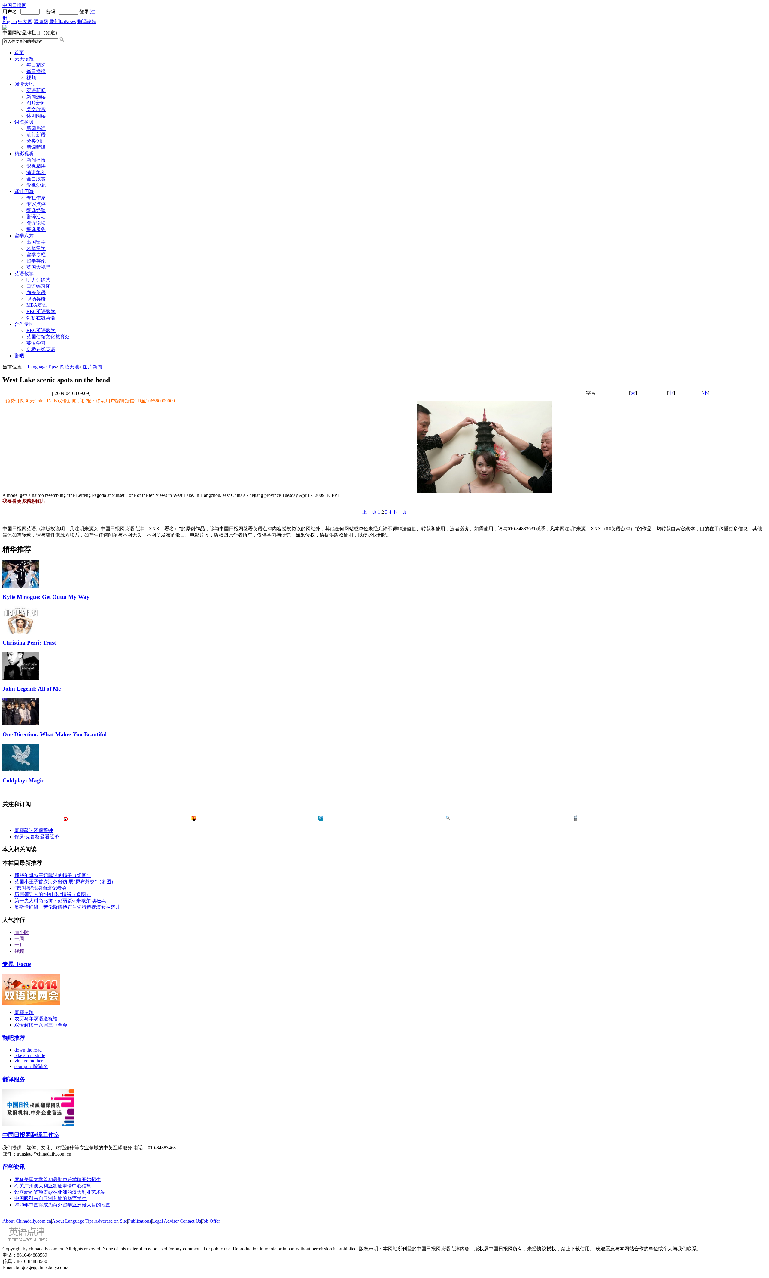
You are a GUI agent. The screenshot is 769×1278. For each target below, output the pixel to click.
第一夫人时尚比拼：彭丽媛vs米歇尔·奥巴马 (60, 900)
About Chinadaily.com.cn (26, 1221)
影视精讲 (36, 166)
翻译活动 (36, 216)
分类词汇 (36, 140)
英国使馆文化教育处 (48, 336)
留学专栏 (36, 254)
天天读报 (24, 58)
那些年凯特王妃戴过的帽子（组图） (52, 875)
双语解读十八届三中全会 (40, 1024)
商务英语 (36, 292)
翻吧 (19, 355)
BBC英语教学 (41, 311)
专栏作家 (36, 197)
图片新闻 (36, 103)
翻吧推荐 (13, 1038)
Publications (139, 1221)
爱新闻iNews (62, 21)
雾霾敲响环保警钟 (33, 830)
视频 (31, 77)
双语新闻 (36, 90)
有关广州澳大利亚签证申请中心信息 (52, 1185)
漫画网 (41, 21)
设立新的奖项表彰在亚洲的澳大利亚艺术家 (60, 1192)
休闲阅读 (36, 115)
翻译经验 (36, 210)
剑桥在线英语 (40, 317)
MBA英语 (36, 305)
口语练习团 (38, 286)
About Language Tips (72, 1221)
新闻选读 (36, 96)
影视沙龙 (36, 185)
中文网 (25, 21)
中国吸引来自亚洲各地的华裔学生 (50, 1198)
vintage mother (28, 1060)
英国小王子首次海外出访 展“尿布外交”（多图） (65, 881)
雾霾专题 (24, 1012)
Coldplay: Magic (23, 780)
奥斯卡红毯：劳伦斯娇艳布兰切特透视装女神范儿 (67, 907)
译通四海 (24, 191)
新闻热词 (36, 128)
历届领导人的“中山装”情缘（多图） (52, 894)
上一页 (369, 512)
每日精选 (36, 65)
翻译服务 (36, 229)
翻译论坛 (86, 21)
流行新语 (36, 134)
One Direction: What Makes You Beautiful (54, 734)
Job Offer (211, 1221)
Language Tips (42, 366)
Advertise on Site (110, 1221)
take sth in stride (29, 1055)
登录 (84, 11)
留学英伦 (36, 260)
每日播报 (36, 71)
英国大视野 (38, 267)
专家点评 (36, 204)
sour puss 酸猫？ (31, 1066)
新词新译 (36, 147)
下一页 (399, 512)
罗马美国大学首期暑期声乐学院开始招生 (57, 1179)
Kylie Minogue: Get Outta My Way (46, 597)
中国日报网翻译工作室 (30, 1135)
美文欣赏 (36, 109)
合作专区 (24, 324)
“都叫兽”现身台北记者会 (40, 888)
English (9, 21)
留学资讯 (13, 1167)
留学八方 (24, 235)
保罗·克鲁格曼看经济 (36, 836)
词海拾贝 (24, 122)
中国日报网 (14, 5)
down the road (28, 1049)
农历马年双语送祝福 (36, 1018)
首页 (19, 52)
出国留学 (36, 242)
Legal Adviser (165, 1221)
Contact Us (190, 1221)
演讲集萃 (36, 172)
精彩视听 (24, 153)
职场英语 (36, 298)
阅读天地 (24, 84)
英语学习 (36, 343)
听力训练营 (38, 279)
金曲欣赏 (36, 178)
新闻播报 (36, 159)
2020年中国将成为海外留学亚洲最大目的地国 (62, 1204)
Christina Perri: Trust (29, 642)
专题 (16, 964)
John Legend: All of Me (31, 688)
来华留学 (36, 248)
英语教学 (24, 273)
